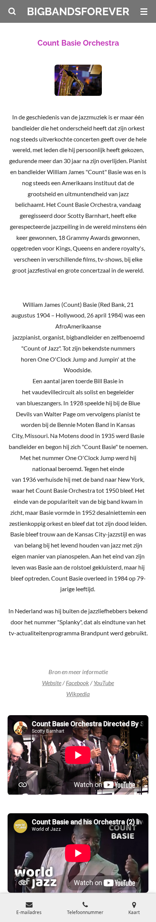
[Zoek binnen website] (12, 11)
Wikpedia (78, 693)
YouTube (104, 682)
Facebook (77, 682)
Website (51, 682)
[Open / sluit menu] (144, 11)
